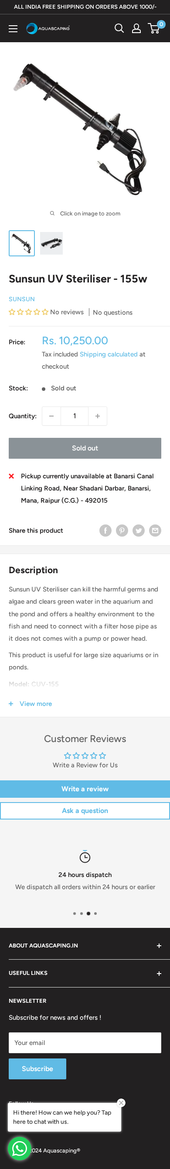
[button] (29, 312)
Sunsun (22, 299)
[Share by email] (155, 530)
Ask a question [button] (85, 810)
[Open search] (119, 28)
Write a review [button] (85, 789)
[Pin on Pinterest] (122, 530)
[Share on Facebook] (105, 530)
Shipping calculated (109, 354)
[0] (154, 28)
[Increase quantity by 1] (97, 416)
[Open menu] (13, 28)
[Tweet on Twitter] (139, 530)
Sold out (85, 448)
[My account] (136, 28)
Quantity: (23, 416)
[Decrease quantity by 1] (51, 416)
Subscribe (37, 1069)
